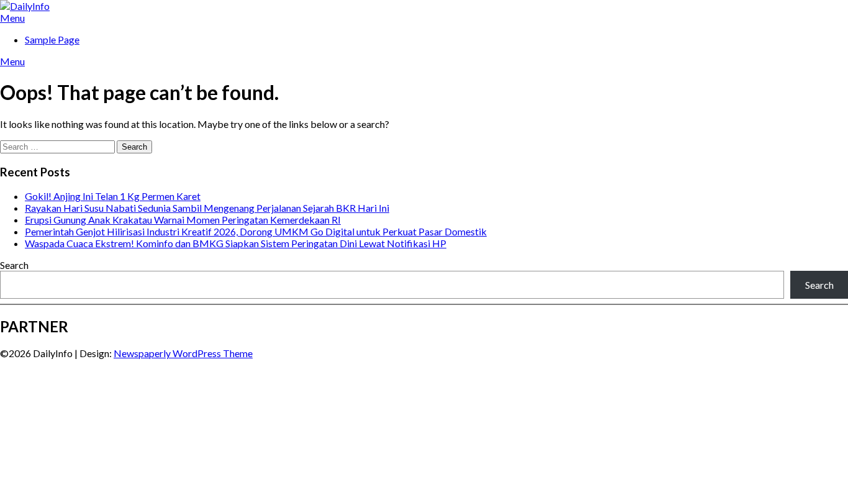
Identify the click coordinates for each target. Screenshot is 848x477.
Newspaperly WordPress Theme (183, 353)
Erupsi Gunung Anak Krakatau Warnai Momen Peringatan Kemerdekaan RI (183, 219)
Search (14, 265)
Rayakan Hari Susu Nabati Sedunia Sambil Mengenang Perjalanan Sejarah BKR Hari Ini (207, 208)
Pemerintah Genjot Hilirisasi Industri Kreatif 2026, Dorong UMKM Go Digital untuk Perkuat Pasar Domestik (256, 231)
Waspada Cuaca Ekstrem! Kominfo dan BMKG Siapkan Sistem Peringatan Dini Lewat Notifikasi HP (235, 243)
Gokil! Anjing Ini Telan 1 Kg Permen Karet (113, 196)
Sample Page (52, 39)
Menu (12, 18)
